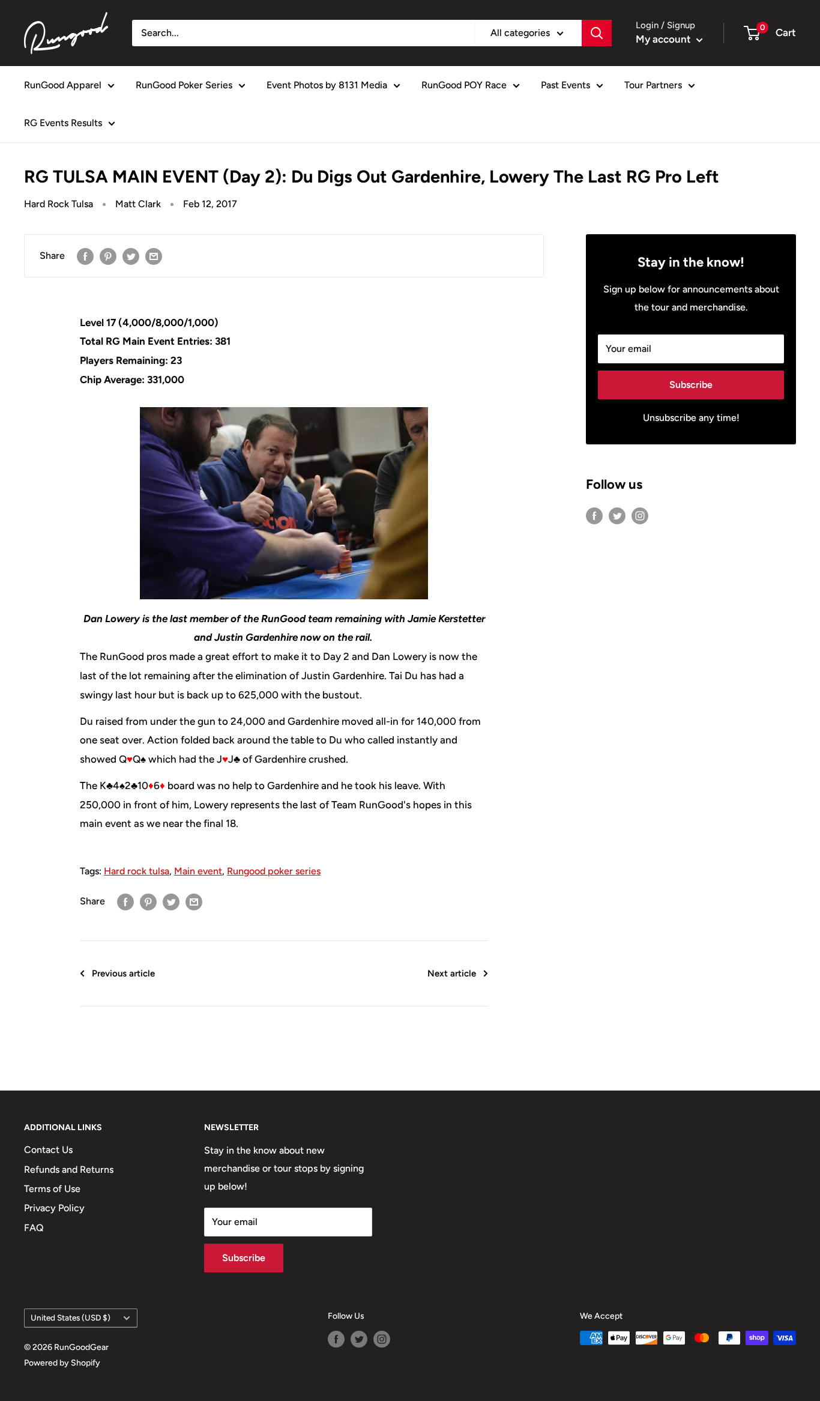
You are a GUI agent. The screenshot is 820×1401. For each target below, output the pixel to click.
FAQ (34, 1227)
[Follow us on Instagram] (640, 515)
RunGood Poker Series (184, 85)
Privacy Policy (54, 1208)
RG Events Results (63, 123)
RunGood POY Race (464, 85)
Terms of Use (52, 1188)
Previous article (123, 973)
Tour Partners (653, 85)
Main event (198, 871)
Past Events (565, 85)
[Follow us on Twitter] (617, 515)
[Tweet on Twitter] (130, 256)
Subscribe (691, 384)
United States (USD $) (70, 1317)
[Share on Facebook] (85, 256)
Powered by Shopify (62, 1363)
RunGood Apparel (62, 85)
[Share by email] (153, 256)
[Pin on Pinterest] (108, 256)
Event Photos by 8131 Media (327, 85)
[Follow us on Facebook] (594, 515)
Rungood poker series (274, 871)
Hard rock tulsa (136, 871)
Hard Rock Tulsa (58, 204)
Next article (451, 973)
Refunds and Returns (68, 1169)
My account (664, 39)
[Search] (597, 33)
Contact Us (48, 1149)
